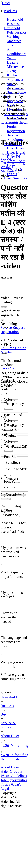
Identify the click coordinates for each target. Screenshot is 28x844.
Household (15, 19)
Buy (4, 714)
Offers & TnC (11, 784)
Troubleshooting (13, 163)
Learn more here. (13, 122)
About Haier (10, 736)
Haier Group (16, 148)
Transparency (14, 404)
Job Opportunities (14, 780)
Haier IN (13, 157)
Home (5, 154)
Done (24, 494)
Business (13, 24)
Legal (5, 788)
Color (8, 399)
